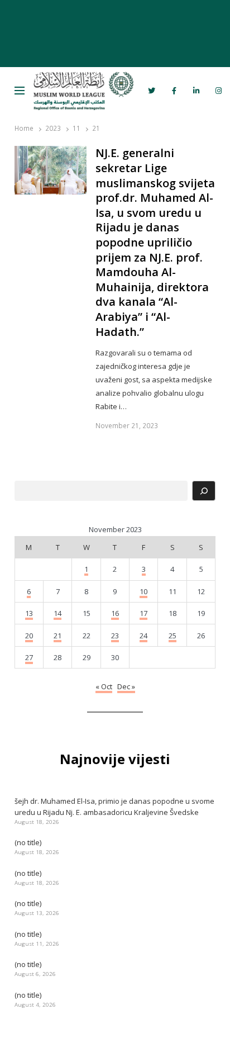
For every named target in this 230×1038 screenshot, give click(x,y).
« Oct (103, 686)
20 (29, 636)
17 (143, 613)
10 (143, 591)
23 (115, 636)
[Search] (203, 491)
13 (29, 613)
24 (143, 636)
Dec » (126, 686)
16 (115, 613)
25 (172, 636)
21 (57, 636)
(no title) (28, 842)
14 (57, 613)
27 (29, 657)
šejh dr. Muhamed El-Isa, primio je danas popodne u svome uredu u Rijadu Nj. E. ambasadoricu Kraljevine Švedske (114, 806)
